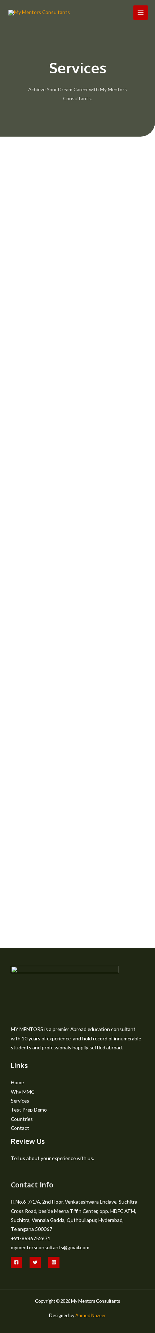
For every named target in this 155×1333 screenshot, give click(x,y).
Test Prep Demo (29, 1110)
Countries (22, 1119)
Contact (20, 1128)
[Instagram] (53, 1262)
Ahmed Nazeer (90, 1315)
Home (17, 1082)
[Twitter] (35, 1262)
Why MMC (22, 1092)
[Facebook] (16, 1262)
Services (20, 1101)
